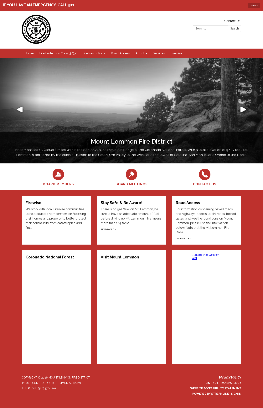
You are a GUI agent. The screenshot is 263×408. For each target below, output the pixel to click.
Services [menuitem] (159, 53)
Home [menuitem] (29, 53)
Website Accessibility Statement (215, 388)
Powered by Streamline (210, 393)
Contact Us (232, 21)
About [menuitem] (140, 53)
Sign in (236, 393)
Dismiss (254, 5)
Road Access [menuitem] (120, 53)
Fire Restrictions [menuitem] (93, 53)
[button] (19, 110)
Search (234, 28)
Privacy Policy (230, 377)
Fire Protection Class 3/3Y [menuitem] (58, 53)
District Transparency (223, 382)
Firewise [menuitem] (176, 53)
